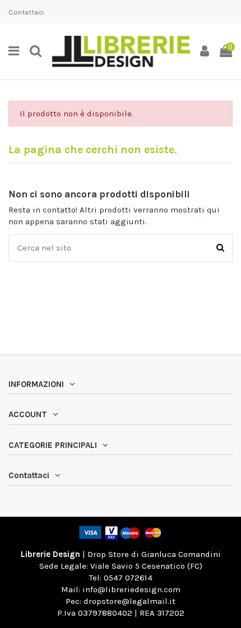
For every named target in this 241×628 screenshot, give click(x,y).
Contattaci (26, 12)
